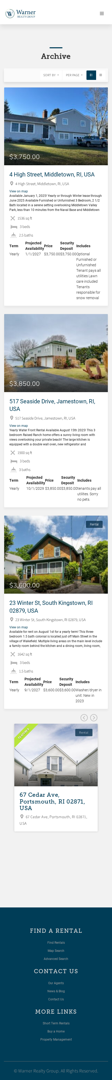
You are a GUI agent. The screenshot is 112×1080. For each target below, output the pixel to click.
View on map (18, 191)
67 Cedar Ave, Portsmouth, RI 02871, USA (52, 801)
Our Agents (56, 983)
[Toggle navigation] (102, 13)
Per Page (73, 75)
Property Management (56, 1039)
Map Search (56, 950)
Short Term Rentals (56, 1023)
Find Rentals (56, 942)
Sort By (49, 75)
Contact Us (56, 999)
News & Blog (56, 991)
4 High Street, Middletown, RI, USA (52, 174)
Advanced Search (56, 959)
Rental (94, 524)
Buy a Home (56, 1031)
